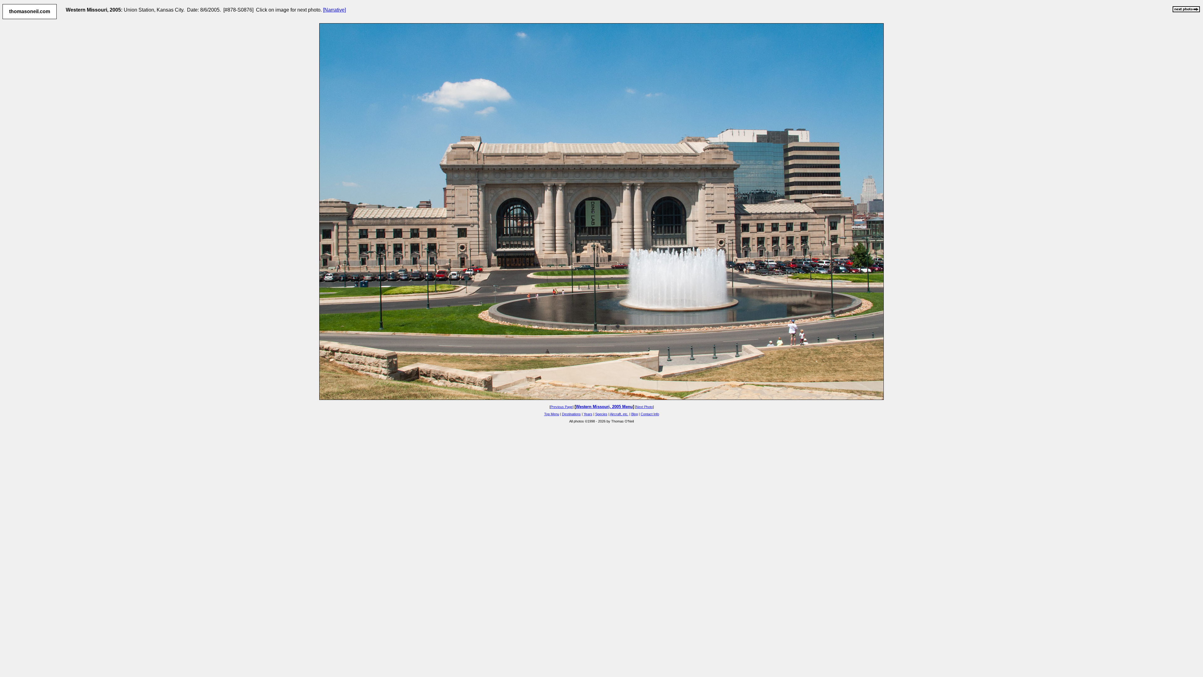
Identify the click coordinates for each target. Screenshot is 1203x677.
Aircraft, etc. (619, 414)
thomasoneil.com (29, 11)
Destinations (571, 414)
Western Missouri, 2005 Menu (604, 406)
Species (601, 414)
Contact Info (650, 414)
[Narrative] (334, 10)
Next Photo (644, 407)
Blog (634, 414)
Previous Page (561, 407)
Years (588, 414)
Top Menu (551, 414)
